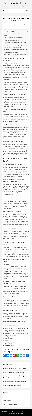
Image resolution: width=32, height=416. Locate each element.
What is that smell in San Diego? (13, 45)
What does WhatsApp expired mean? (14, 381)
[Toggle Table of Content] (25, 31)
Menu (27, 11)
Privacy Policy (7, 400)
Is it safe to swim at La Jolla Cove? (14, 40)
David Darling (16, 26)
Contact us (6, 397)
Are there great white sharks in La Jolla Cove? (14, 34)
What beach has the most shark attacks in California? (16, 43)
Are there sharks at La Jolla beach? (14, 37)
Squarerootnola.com (16, 3)
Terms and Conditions (10, 404)
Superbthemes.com (17, 413)
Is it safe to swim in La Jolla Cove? (14, 39)
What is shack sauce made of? (12, 385)
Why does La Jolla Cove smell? (13, 47)
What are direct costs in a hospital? (14, 372)
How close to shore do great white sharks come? (16, 49)
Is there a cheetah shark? (11, 52)
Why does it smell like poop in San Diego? (16, 54)
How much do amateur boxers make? (14, 368)
